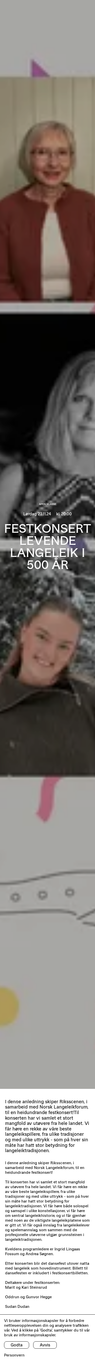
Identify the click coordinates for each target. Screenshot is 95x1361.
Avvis (45, 1344)
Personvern (14, 1355)
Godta (17, 1344)
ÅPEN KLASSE (47, 504)
